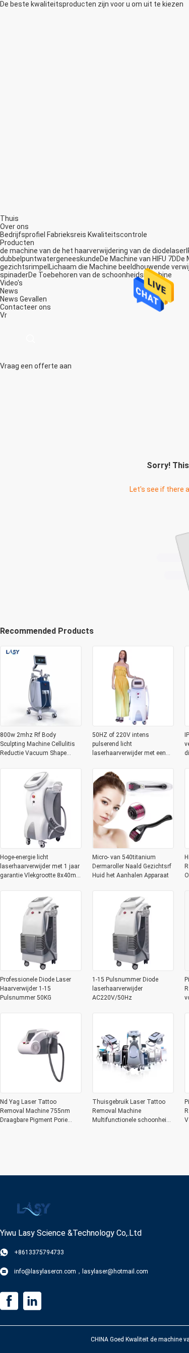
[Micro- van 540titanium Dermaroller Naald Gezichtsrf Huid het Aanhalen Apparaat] (133, 846)
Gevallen (33, 299)
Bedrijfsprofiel (22, 235)
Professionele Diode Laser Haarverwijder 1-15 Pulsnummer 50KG (35, 988)
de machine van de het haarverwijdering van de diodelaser (93, 251)
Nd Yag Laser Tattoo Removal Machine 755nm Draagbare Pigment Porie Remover (35, 1111)
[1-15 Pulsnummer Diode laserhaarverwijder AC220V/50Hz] (133, 968)
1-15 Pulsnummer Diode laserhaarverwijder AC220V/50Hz (125, 988)
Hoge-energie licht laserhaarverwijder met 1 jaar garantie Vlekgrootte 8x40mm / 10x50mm (41, 867)
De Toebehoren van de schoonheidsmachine (100, 275)
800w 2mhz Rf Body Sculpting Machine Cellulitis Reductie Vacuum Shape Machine (37, 744)
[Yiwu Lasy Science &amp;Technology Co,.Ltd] (33, 1208)
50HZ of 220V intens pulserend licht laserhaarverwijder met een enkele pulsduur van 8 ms (129, 744)
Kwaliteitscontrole (117, 235)
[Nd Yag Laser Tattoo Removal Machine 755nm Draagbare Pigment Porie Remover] (41, 1090)
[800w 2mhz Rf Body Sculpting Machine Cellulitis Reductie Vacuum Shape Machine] (41, 723)
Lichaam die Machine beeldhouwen (105, 267)
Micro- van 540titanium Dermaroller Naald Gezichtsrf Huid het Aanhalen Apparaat (131, 866)
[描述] (30, 339)
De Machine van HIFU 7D (138, 259)
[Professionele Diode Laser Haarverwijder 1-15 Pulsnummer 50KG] (41, 968)
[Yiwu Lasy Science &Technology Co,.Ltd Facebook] (9, 1301)
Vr (3, 315)
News (9, 299)
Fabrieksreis (66, 235)
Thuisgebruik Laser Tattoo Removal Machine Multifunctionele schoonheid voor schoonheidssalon (131, 1111)
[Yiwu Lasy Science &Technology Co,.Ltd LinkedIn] (32, 1301)
